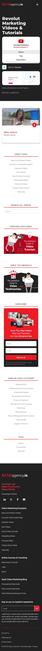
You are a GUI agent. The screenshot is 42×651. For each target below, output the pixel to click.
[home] (12, 4)
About (4, 571)
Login (4, 567)
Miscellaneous (21, 412)
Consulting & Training (9, 494)
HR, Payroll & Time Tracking (21, 404)
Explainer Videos (21, 168)
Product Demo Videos (21, 188)
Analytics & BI (21, 384)
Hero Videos (21, 172)
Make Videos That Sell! (10, 562)
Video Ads (21, 192)
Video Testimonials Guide (11, 589)
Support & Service (21, 424)
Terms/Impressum (26, 646)
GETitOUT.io (6, 633)
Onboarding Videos (21, 180)
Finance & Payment (21, 400)
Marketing (21, 408)
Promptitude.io (7, 642)
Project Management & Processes (21, 416)
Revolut (18, 67)
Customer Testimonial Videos (21, 164)
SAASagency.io (6, 637)
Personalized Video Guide (11, 584)
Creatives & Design (21, 392)
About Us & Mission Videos (21, 160)
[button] (37, 4)
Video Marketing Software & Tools (14, 593)
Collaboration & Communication (21, 388)
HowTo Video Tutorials (21, 176)
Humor (21, 443)
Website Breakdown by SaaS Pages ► (15, 88)
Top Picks (21, 451)
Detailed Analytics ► (21, 47)
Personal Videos (21, 184)
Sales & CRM (21, 420)
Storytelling (21, 447)
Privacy (35, 646)
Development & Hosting (21, 396)
